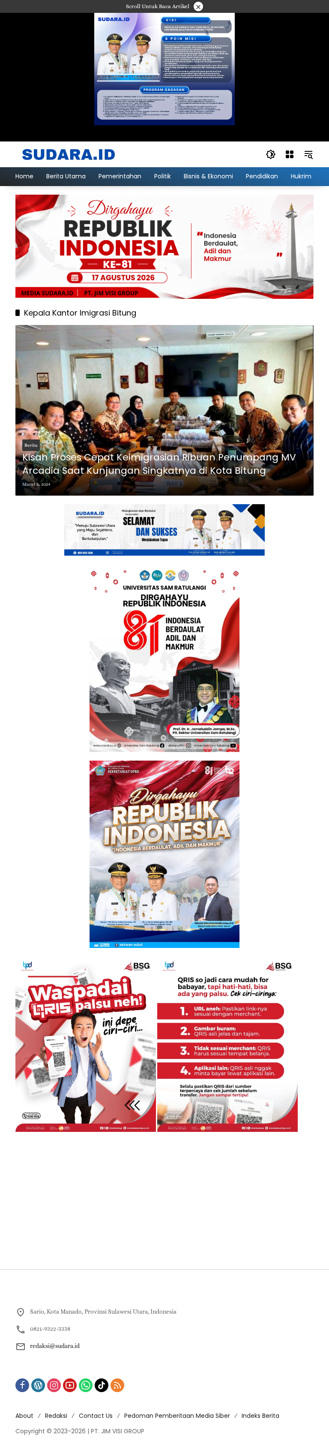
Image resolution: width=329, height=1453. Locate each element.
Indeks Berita (260, 1415)
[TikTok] (101, 1385)
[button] (271, 154)
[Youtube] (70, 1385)
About (24, 1415)
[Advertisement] (164, 1200)
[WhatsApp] (86, 1385)
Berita (31, 445)
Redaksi (56, 1415)
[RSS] (117, 1385)
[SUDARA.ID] (69, 153)
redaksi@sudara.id (55, 1345)
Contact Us (96, 1415)
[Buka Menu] (289, 154)
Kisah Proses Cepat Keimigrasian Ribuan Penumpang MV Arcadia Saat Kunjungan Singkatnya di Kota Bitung (159, 464)
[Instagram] (54, 1385)
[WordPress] (38, 1385)
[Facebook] (22, 1385)
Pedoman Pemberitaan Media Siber (177, 1415)
